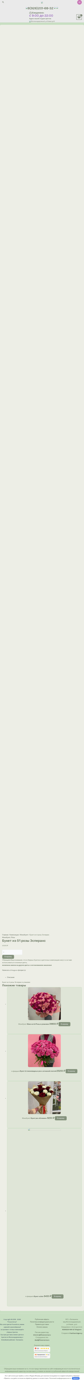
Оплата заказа (42, 1327)
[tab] (44, 977)
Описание (10, 977)
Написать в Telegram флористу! (14, 970)
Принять (76, 1378)
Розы (13, 937)
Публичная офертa (42, 1319)
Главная (5, 935)
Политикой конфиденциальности (60, 1378)
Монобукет (24, 935)
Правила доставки (42, 1324)
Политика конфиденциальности (42, 1322)
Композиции (14, 935)
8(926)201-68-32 (40, 8)
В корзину (8, 957)
